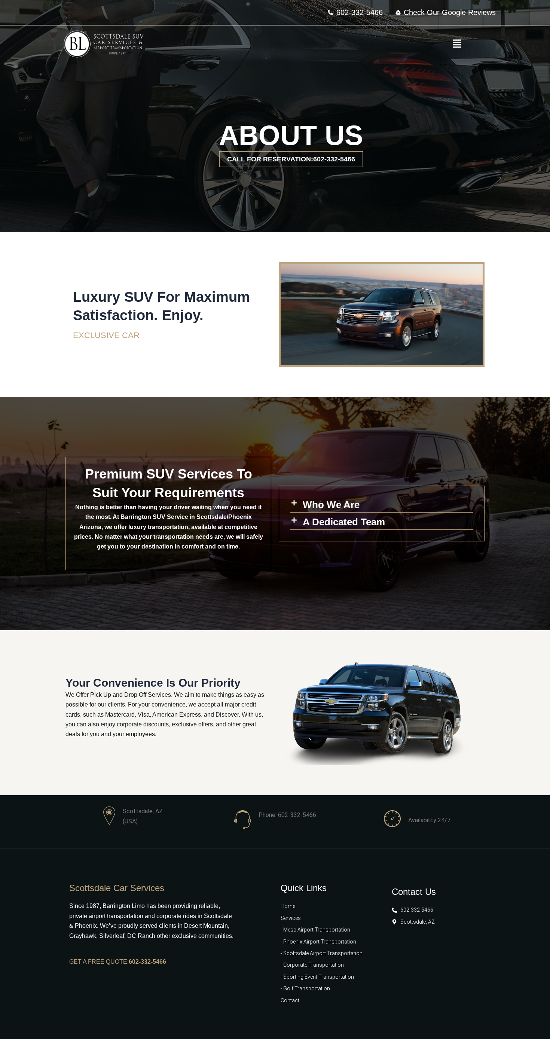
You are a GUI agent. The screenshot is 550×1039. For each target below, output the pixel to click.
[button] (456, 44)
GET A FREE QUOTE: (99, 962)
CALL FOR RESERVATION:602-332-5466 (291, 159)
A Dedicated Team (344, 522)
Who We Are (331, 504)
